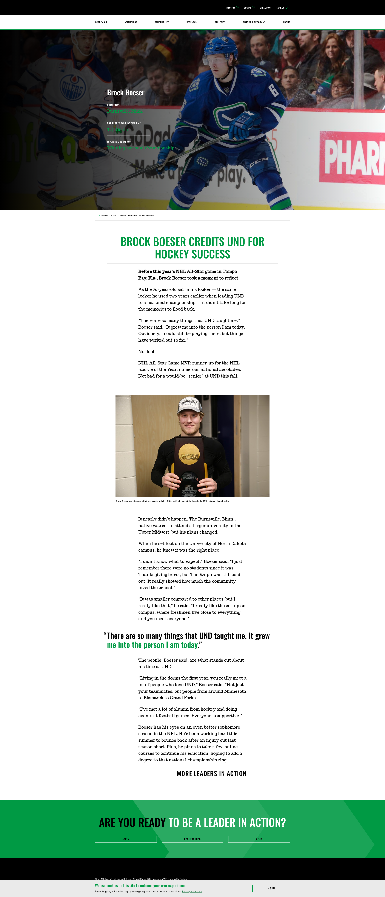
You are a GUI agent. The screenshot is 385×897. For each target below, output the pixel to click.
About (286, 22)
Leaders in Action (108, 215)
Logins (247, 7)
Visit (259, 839)
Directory (265, 7)
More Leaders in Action (212, 773)
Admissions (131, 22)
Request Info (192, 839)
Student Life (162, 22)
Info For (231, 7)
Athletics (220, 22)
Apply (125, 839)
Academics (101, 22)
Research (191, 22)
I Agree (278, 888)
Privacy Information (192, 891)
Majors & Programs (254, 22)
